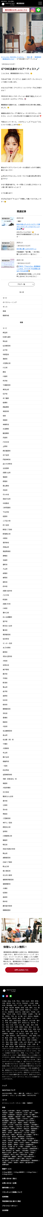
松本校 (5, 700)
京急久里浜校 (7, 656)
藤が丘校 (6, 757)
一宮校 (5, 766)
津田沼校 (6, 411)
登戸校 (5, 621)
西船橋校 (6, 407)
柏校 (4, 416)
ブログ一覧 (21, 284)
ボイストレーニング (10, 302)
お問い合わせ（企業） (10, 1183)
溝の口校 (6, 612)
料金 (15, 1093)
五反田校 (6, 468)
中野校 (5, 538)
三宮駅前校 (6, 818)
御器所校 (6, 761)
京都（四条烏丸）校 (10, 779)
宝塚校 (5, 831)
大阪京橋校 (6, 787)
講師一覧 (21, 1093)
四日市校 (6, 770)
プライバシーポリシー (10, 1206)
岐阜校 (5, 704)
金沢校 (5, 691)
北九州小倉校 (7, 875)
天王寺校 (6, 792)
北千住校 (6, 455)
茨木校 (5, 809)
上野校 (5, 446)
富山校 (5, 687)
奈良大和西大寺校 (9, 849)
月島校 (5, 437)
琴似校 (5, 341)
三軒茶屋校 (6, 507)
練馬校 (5, 577)
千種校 (5, 744)
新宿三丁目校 (7, 529)
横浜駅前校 (6, 634)
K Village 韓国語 (7, 1172)
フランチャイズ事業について (12, 1192)
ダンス (5, 307)
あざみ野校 (6, 647)
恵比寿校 (6, 486)
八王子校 (6, 595)
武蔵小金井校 (7, 591)
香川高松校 (6, 871)
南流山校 (6, 389)
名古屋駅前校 (7, 731)
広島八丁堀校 (7, 862)
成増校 (5, 573)
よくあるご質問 (20, 1095)
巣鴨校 (5, 556)
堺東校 (5, 814)
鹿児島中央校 (7, 906)
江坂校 (5, 805)
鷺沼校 (5, 630)
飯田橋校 (6, 433)
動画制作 (30, 1103)
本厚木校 (6, 665)
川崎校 (5, 608)
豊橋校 (5, 717)
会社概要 (5, 1210)
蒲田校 (5, 477)
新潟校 (5, 682)
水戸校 (5, 350)
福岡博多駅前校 (8, 879)
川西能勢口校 (7, 836)
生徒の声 (4, 1095)
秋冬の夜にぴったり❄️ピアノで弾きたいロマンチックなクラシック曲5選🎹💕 (28, 226)
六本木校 (6, 442)
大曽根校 (6, 748)
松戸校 (5, 394)
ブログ (36, 1093)
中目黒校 (6, 503)
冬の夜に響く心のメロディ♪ (26, 249)
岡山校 (5, 853)
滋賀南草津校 (7, 774)
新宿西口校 (6, 534)
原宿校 (5, 481)
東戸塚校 (6, 669)
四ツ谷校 (6, 525)
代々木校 (6, 494)
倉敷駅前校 (6, 857)
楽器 (4, 311)
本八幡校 (6, 398)
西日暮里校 (6, 451)
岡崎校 (5, 722)
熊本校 (5, 901)
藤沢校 (5, 674)
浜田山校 (6, 547)
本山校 (5, 752)
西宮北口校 (6, 827)
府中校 (5, 586)
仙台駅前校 (6, 346)
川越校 (5, 376)
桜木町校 (6, 639)
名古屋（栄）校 (8, 739)
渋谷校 (5, 490)
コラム (12, 1095)
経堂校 (5, 516)
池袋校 (5, 560)
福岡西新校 (6, 884)
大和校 (5, 661)
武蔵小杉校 (6, 604)
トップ (4, 1085)
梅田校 (5, 783)
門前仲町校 (6, 459)
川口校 (5, 367)
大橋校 (5, 888)
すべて (5, 298)
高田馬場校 (6, 551)
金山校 (5, 735)
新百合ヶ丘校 (7, 626)
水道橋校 (6, 429)
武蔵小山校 (6, 472)
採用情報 (5, 1197)
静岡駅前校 (6, 709)
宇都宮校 (6, 354)
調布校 (5, 582)
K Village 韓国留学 (19, 1172)
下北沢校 (6, 512)
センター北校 (7, 643)
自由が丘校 (6, 499)
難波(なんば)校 (8, 796)
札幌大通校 (6, 337)
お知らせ (29, 1093)
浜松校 (5, 713)
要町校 (5, 564)
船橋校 (5, 402)
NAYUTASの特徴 (7, 1093)
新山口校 (6, 866)
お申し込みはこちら (21, 970)
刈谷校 (5, 726)
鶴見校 (5, 652)
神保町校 (6, 424)
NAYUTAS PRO (31, 1095)
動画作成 (6, 315)
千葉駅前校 (6, 385)
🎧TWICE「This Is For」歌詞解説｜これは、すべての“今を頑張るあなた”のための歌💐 (28, 268)
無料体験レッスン (8, 1187)
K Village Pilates (31, 1172)
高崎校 (5, 359)
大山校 (5, 569)
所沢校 (5, 381)
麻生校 (5, 332)
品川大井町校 (7, 464)
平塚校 (5, 678)
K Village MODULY (7, 1174)
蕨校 (4, 372)
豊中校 (5, 801)
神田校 (5, 420)
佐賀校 (5, 893)
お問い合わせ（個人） (10, 1178)
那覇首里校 (6, 910)
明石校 (5, 844)
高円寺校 (6, 542)
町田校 (5, 599)
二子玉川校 (6, 521)
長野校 (5, 696)
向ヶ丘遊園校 (7, 617)
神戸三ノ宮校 (7, 822)
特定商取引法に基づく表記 (11, 1201)
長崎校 (5, 897)
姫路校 (5, 840)
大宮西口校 (6, 363)
